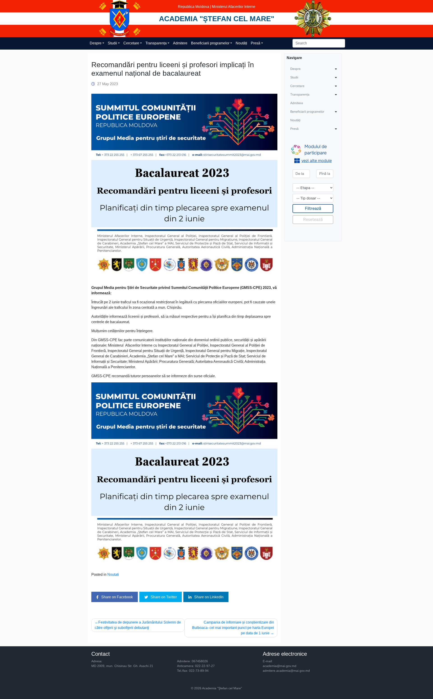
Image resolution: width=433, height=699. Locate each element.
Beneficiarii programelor (210, 43)
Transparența (156, 43)
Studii (112, 43)
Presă (255, 43)
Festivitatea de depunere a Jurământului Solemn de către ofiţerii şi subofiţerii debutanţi (138, 625)
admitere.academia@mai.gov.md (286, 670)
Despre (95, 43)
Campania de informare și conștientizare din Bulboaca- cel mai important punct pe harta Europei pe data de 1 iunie (233, 627)
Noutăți (241, 43)
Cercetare (131, 43)
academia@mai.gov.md (279, 666)
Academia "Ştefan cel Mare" (216, 19)
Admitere (180, 43)
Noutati (113, 574)
